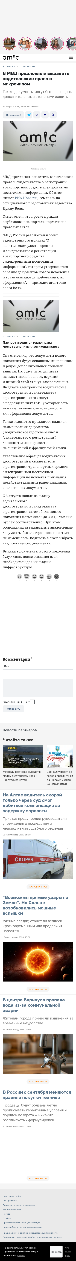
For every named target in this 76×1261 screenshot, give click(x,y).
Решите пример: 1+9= (16, 701)
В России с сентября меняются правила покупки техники (37, 1094)
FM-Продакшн (10, 1200)
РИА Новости (26, 198)
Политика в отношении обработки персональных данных (32, 1237)
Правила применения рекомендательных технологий (30, 1232)
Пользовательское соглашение (19, 1205)
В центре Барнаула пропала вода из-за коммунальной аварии (34, 1005)
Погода (6, 1213)
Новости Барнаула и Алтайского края (22, 1227)
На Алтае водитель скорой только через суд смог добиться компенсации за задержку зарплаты (32, 802)
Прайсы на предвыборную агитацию (21, 1222)
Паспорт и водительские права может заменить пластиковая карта (31, 344)
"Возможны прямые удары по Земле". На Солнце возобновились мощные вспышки (35, 905)
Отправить (13, 708)
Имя (6, 666)
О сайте (7, 1218)
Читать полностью (38, 886)
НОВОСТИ (9, 66)
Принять (56, 1251)
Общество (28, 66)
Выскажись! (13, 114)
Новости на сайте (12, 1196)
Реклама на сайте (12, 1209)
